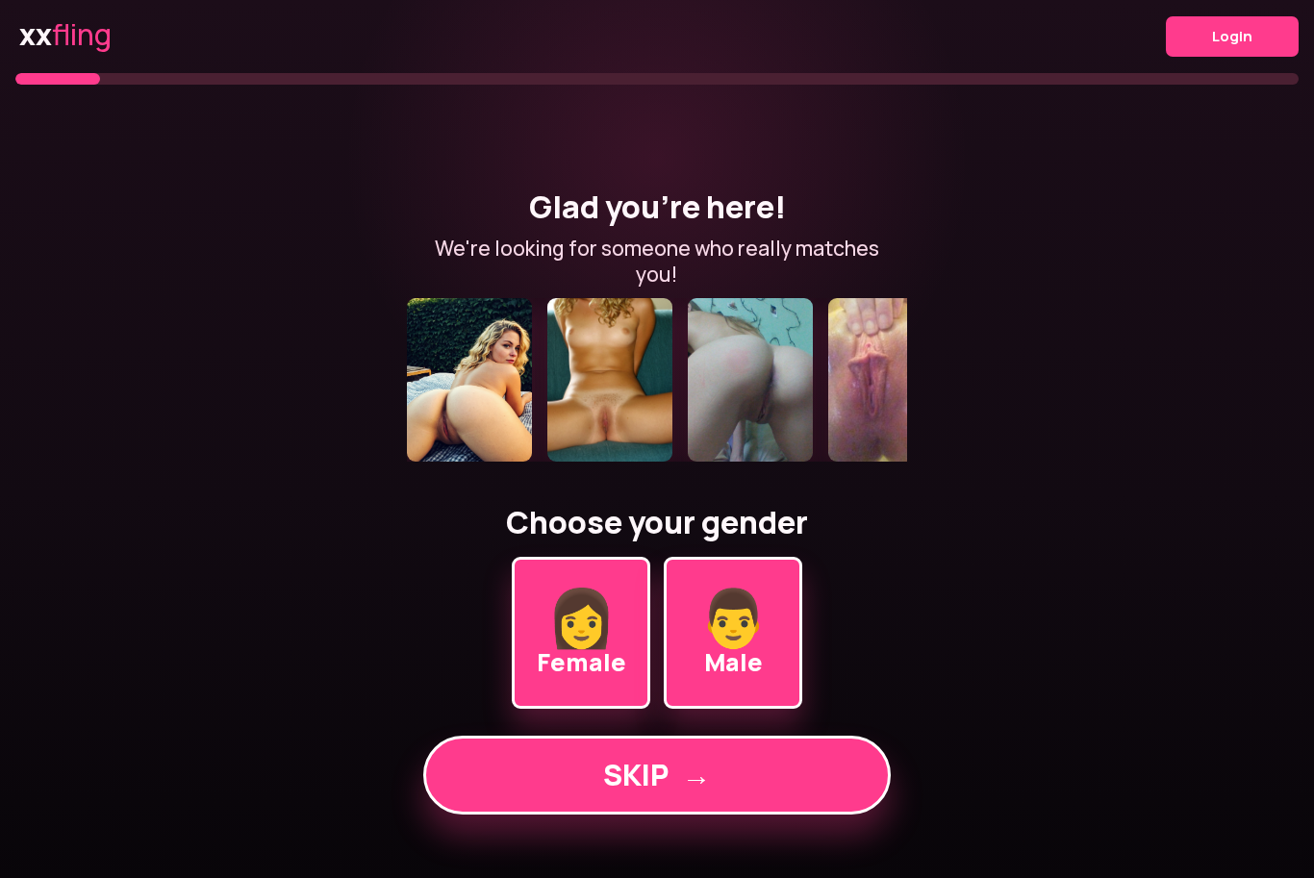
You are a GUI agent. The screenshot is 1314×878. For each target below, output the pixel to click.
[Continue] (657, 380)
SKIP (657, 774)
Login (1232, 36)
